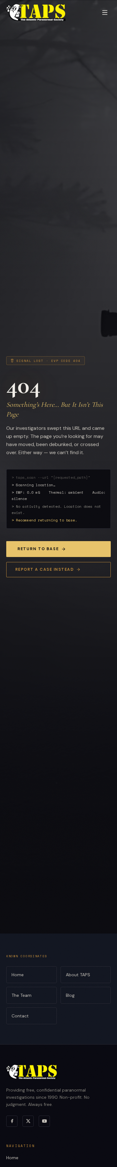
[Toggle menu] (105, 12)
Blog (70, 995)
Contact (20, 1016)
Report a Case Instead (44, 569)
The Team (22, 995)
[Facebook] (11, 1121)
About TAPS (78, 974)
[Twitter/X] (28, 1121)
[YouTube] (44, 1121)
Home (18, 974)
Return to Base (38, 548)
